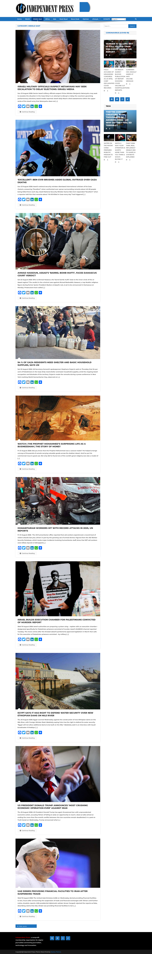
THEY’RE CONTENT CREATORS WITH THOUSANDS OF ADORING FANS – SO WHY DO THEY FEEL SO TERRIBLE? (119, 119)
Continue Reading (28, 112)
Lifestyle (95, 19)
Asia (54, 19)
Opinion (86, 19)
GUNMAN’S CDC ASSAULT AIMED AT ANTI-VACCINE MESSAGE (131, 75)
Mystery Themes (56, 952)
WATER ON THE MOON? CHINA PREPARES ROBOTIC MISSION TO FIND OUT (108, 150)
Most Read (64, 19)
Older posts (22, 926)
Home (19, 19)
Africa (47, 19)
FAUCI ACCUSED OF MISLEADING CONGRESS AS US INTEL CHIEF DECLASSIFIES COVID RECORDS (109, 79)
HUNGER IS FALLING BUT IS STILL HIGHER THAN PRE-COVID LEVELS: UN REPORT (119, 48)
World (27, 19)
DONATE (106, 19)
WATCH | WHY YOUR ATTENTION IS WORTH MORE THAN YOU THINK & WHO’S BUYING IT (120, 151)
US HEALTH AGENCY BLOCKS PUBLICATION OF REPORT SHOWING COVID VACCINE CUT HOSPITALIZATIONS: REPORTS (120, 80)
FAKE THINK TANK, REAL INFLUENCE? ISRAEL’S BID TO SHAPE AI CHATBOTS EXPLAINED (131, 150)
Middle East (37, 19)
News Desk (75, 19)
